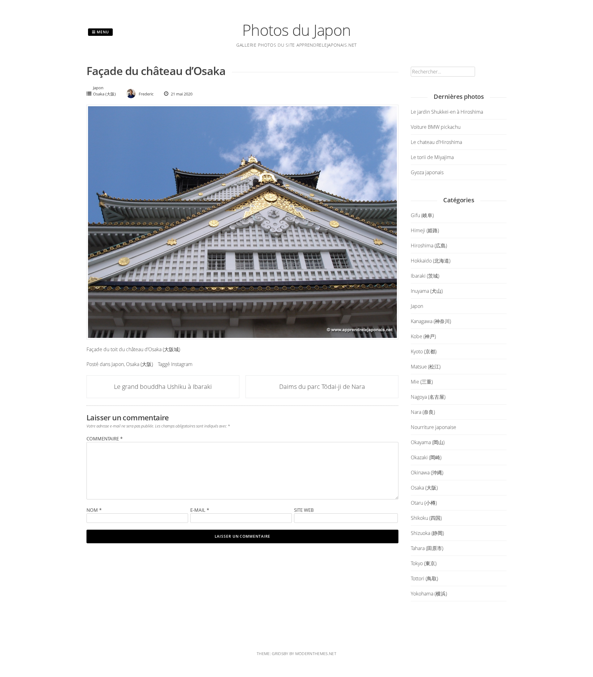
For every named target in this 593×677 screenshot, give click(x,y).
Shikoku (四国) (426, 518)
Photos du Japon (296, 29)
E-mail (199, 510)
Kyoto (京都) (423, 351)
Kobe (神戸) (423, 336)
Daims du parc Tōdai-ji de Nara (322, 386)
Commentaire (104, 438)
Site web (304, 510)
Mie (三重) (422, 381)
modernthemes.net (315, 653)
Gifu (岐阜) (422, 215)
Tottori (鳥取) (424, 578)
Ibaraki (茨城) (425, 275)
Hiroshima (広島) (429, 245)
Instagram (181, 364)
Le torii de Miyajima (432, 157)
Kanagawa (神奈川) (431, 321)
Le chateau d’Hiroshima (436, 142)
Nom (94, 510)
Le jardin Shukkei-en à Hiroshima (447, 111)
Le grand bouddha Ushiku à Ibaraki (163, 386)
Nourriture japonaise (433, 427)
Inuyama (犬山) (427, 291)
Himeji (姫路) (425, 230)
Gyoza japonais (427, 172)
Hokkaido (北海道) (430, 260)
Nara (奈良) (423, 412)
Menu (102, 32)
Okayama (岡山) (427, 442)
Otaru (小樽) (424, 502)
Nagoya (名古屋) (428, 396)
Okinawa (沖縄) (427, 472)
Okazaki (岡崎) (426, 457)
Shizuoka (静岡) (427, 533)
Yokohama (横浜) (429, 593)
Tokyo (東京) (423, 563)
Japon (98, 87)
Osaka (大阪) (104, 94)
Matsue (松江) (425, 366)
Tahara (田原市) (427, 548)
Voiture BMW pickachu (436, 127)
